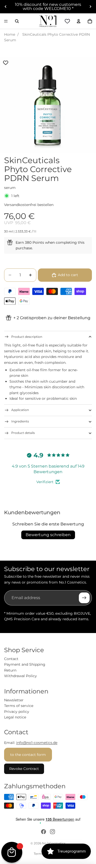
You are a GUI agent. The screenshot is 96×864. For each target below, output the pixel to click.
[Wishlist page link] (67, 21)
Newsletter (14, 700)
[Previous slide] (5, 6)
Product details (23, 433)
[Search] (17, 21)
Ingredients (20, 421)
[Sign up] (84, 597)
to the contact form (28, 754)
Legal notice (15, 717)
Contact (11, 658)
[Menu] (6, 21)
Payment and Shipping (24, 664)
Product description (26, 337)
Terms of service (18, 705)
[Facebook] (43, 832)
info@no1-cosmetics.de (36, 742)
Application (20, 410)
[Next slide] (90, 6)
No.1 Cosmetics (54, 843)
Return (10, 670)
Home (9, 34)
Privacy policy (16, 711)
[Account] (78, 21)
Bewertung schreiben (48, 534)
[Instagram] (52, 832)
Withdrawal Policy (20, 676)
